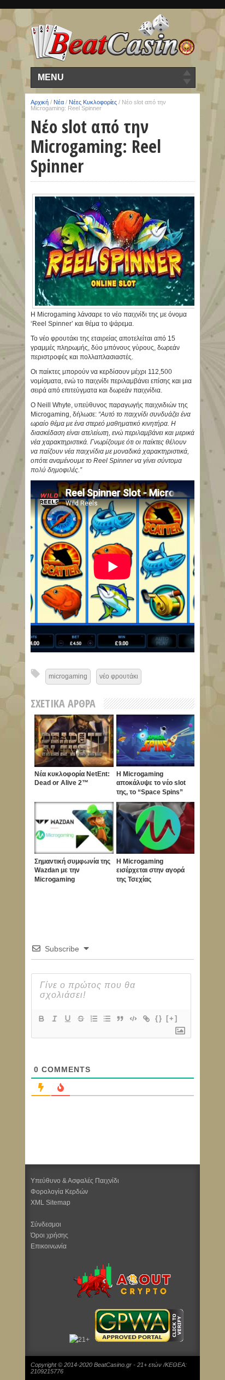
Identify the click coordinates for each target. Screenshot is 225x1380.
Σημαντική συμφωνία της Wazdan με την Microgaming (72, 870)
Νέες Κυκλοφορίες (93, 102)
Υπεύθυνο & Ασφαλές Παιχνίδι (75, 1181)
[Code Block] (132, 1018)
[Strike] (80, 1018)
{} (159, 1018)
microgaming (68, 676)
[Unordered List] (106, 1018)
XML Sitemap (50, 1202)
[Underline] (67, 1018)
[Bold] (41, 1018)
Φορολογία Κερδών (59, 1191)
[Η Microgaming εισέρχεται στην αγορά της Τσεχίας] (156, 828)
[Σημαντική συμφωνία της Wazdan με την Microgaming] (74, 828)
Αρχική (40, 102)
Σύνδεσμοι (46, 1224)
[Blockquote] (119, 1018)
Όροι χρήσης (49, 1235)
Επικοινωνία (49, 1246)
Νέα (59, 102)
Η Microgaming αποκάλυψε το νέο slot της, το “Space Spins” (151, 783)
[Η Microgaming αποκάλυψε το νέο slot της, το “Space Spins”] (156, 740)
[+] (172, 1018)
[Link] (145, 1018)
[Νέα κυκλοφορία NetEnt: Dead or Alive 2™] (74, 741)
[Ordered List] (93, 1018)
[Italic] (54, 1018)
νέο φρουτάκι (118, 676)
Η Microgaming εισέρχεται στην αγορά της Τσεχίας (150, 870)
